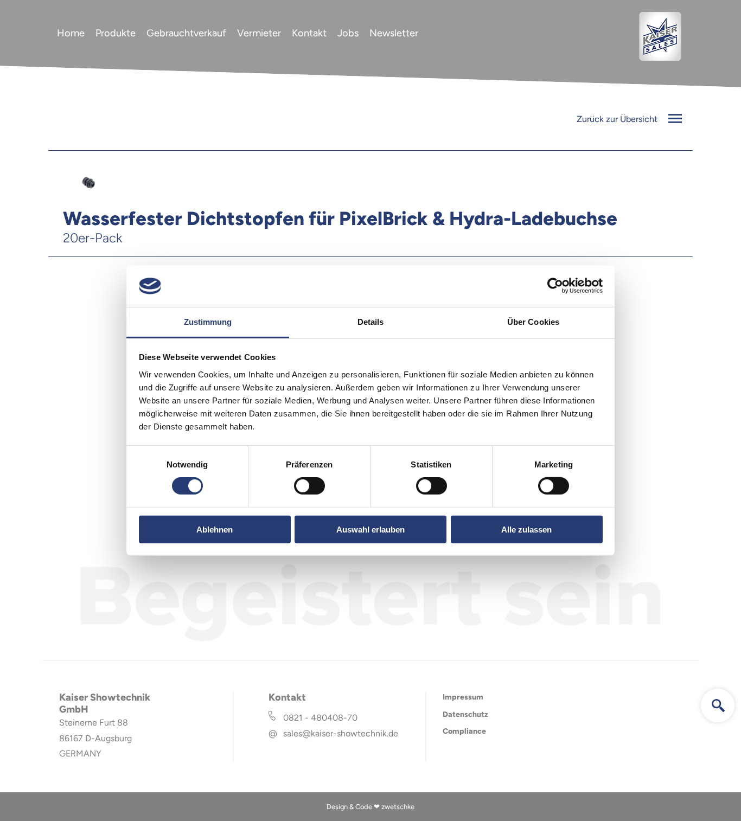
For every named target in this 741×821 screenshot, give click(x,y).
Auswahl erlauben (370, 529)
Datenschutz (465, 714)
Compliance (464, 731)
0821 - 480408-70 (320, 718)
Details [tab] (370, 321)
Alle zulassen (526, 529)
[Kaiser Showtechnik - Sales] (660, 59)
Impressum (463, 697)
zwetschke (397, 807)
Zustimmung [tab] (208, 321)
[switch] (309, 486)
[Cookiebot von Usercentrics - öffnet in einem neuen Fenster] (555, 286)
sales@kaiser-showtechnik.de (340, 733)
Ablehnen (214, 529)
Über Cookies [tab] (533, 321)
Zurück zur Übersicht (618, 119)
